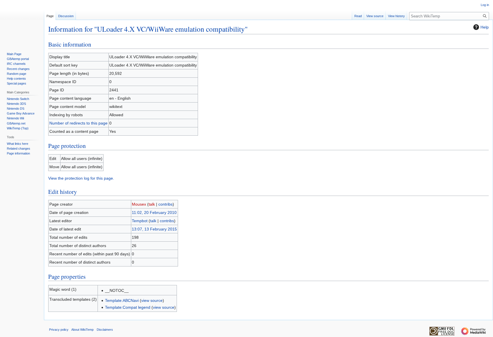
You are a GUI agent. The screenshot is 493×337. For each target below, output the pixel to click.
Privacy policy (58, 329)
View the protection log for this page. (81, 178)
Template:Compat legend (127, 307)
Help (484, 27)
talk (152, 204)
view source (152, 300)
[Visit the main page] (22, 23)
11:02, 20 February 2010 (154, 212)
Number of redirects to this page (78, 123)
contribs (165, 204)
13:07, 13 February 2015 (154, 229)
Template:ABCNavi (122, 300)
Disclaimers (105, 329)
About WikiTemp (82, 329)
